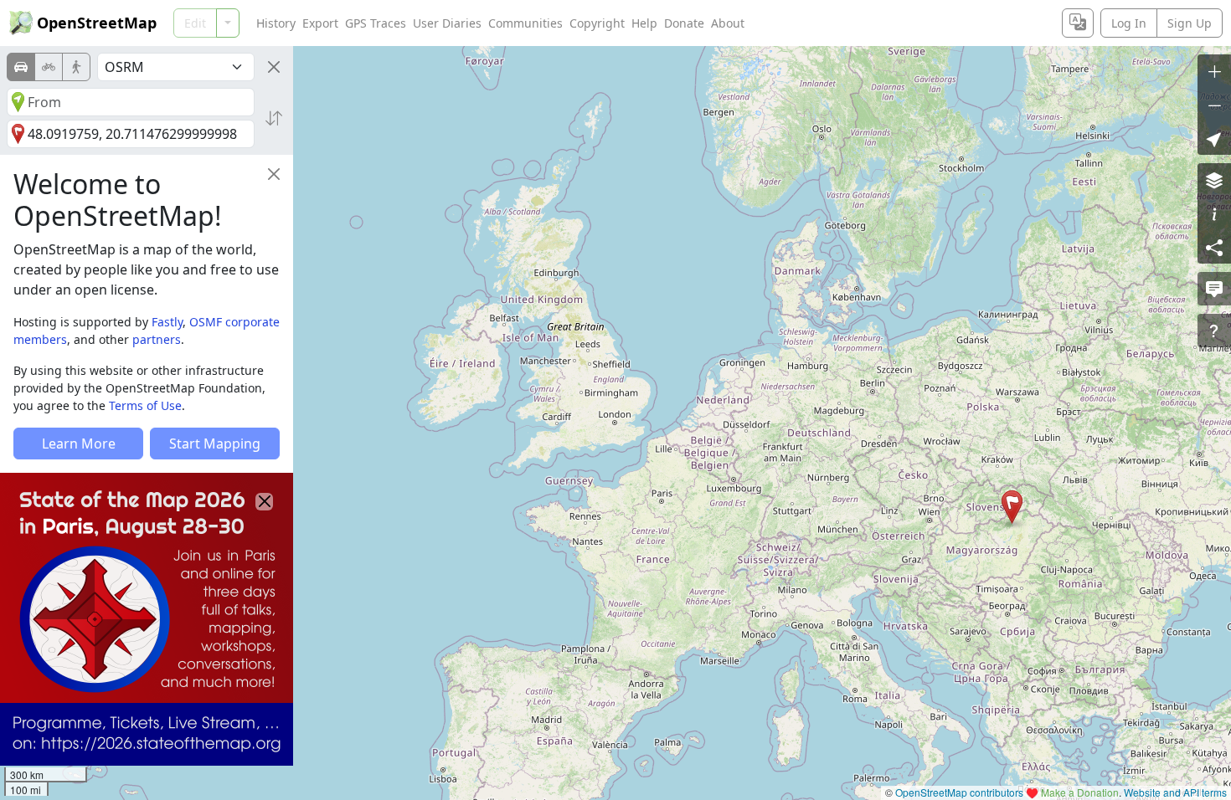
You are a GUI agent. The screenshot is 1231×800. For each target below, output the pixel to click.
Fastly (167, 322)
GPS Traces (375, 23)
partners (156, 339)
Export (320, 23)
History (276, 23)
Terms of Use (145, 405)
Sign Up (1189, 23)
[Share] (1214, 247)
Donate (684, 23)
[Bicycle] (48, 67)
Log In (1128, 23)
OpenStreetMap (97, 23)
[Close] (273, 66)
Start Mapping (214, 443)
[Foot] (76, 67)
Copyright (597, 23)
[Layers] (1214, 180)
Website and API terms (1175, 792)
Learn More (79, 443)
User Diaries (447, 23)
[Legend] (1214, 213)
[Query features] (1214, 330)
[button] (1012, 507)
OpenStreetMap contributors (959, 792)
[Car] (21, 67)
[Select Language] (1078, 23)
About (727, 23)
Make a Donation (1080, 792)
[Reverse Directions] (273, 118)
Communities (525, 23)
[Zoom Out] (1214, 104)
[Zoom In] (1214, 71)
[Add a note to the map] (1214, 288)
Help (644, 23)
